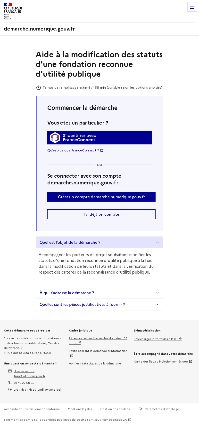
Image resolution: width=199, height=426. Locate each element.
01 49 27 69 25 (24, 383)
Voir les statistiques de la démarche (95, 363)
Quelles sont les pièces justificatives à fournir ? (82, 304)
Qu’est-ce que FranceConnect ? (73, 150)
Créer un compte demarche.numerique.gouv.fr (101, 197)
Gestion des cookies (115, 409)
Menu (192, 7)
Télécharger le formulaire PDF (155, 339)
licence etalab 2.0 (114, 419)
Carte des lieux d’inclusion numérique (161, 361)
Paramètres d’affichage (162, 409)
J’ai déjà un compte (101, 214)
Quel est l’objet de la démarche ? (70, 242)
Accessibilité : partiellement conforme (32, 409)
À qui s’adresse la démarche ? (67, 293)
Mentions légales (80, 409)
